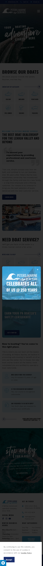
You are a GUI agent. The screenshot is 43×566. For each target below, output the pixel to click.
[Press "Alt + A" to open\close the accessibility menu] (3, 563)
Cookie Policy (26, 553)
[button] (37, 269)
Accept (9, 559)
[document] (21, 283)
